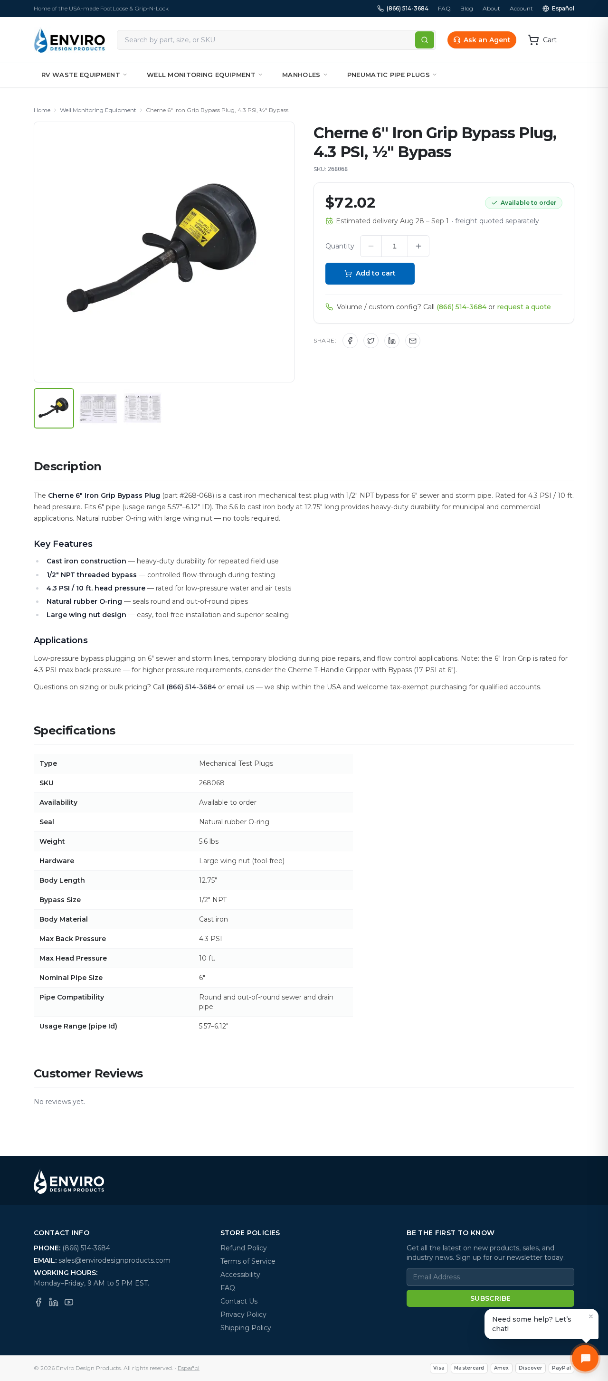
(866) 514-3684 (407, 8)
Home (42, 110)
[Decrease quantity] (371, 246)
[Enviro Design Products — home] (69, 40)
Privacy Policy (243, 1314)
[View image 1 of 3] (54, 408)
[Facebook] (38, 1302)
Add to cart (376, 273)
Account (521, 8)
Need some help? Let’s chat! (531, 1324)
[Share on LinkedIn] (391, 340)
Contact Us (238, 1301)
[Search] (424, 39)
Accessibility (240, 1274)
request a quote (524, 307)
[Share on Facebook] (350, 340)
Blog (466, 8)
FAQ (444, 8)
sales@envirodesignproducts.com (114, 1260)
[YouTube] (69, 1302)
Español (563, 8)
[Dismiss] (591, 1316)
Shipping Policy (245, 1328)
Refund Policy (243, 1248)
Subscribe (490, 1298)
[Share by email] (412, 340)
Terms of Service (248, 1261)
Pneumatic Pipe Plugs (388, 74)
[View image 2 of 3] (98, 408)
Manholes (301, 74)
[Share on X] (371, 340)
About (491, 8)
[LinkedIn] (53, 1302)
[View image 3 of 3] (142, 408)
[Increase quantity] (418, 246)
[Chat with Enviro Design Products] (585, 1358)
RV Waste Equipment (80, 74)
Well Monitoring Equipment (201, 74)
